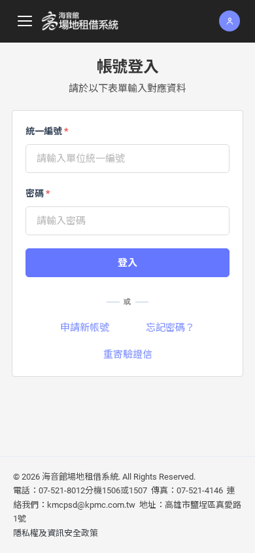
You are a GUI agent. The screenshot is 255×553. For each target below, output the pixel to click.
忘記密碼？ (170, 328)
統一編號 (47, 131)
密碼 (38, 193)
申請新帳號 (84, 328)
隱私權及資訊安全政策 (55, 533)
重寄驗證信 (127, 354)
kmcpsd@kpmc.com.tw (91, 505)
